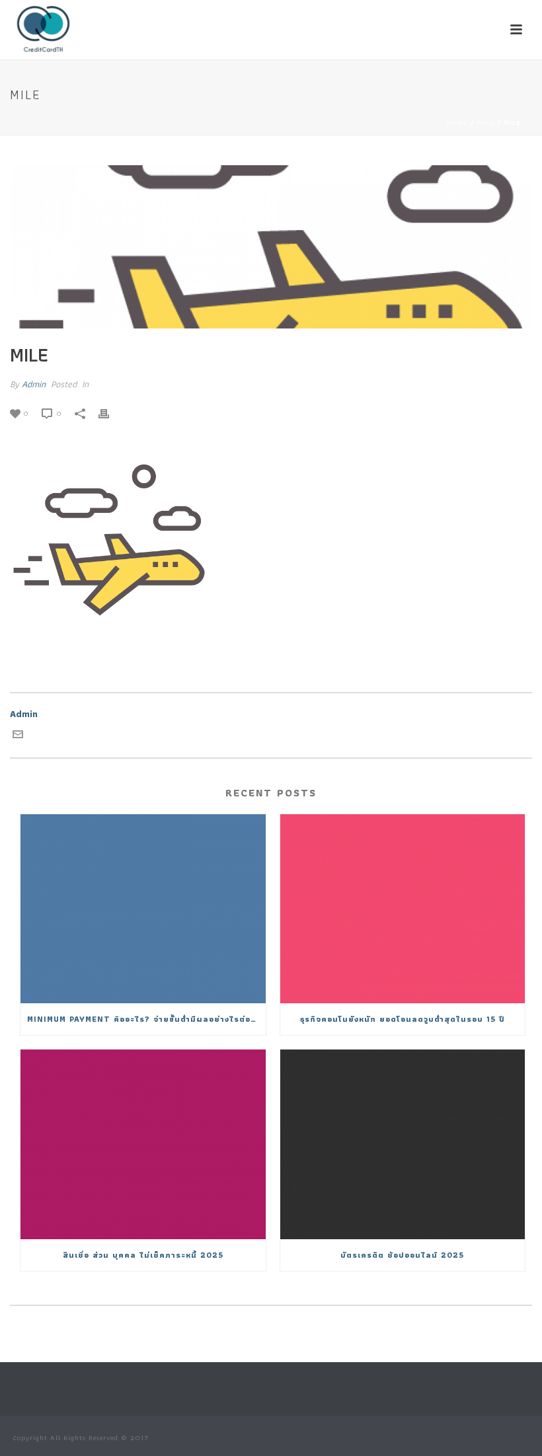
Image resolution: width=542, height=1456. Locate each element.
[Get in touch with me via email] (18, 736)
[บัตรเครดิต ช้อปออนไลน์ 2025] (402, 1144)
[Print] (110, 412)
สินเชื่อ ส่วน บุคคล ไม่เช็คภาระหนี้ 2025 (143, 1254)
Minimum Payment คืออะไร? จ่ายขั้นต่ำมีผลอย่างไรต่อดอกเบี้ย (146, 1019)
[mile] (271, 246)
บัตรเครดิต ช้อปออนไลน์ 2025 (402, 1254)
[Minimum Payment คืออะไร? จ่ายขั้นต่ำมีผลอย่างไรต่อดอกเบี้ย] (143, 908)
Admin (34, 384)
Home (457, 122)
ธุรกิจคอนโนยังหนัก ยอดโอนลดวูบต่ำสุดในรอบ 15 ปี (402, 1019)
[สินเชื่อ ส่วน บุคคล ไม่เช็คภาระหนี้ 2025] (143, 1144)
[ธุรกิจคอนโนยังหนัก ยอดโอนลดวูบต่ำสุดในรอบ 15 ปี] (402, 908)
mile (485, 122)
